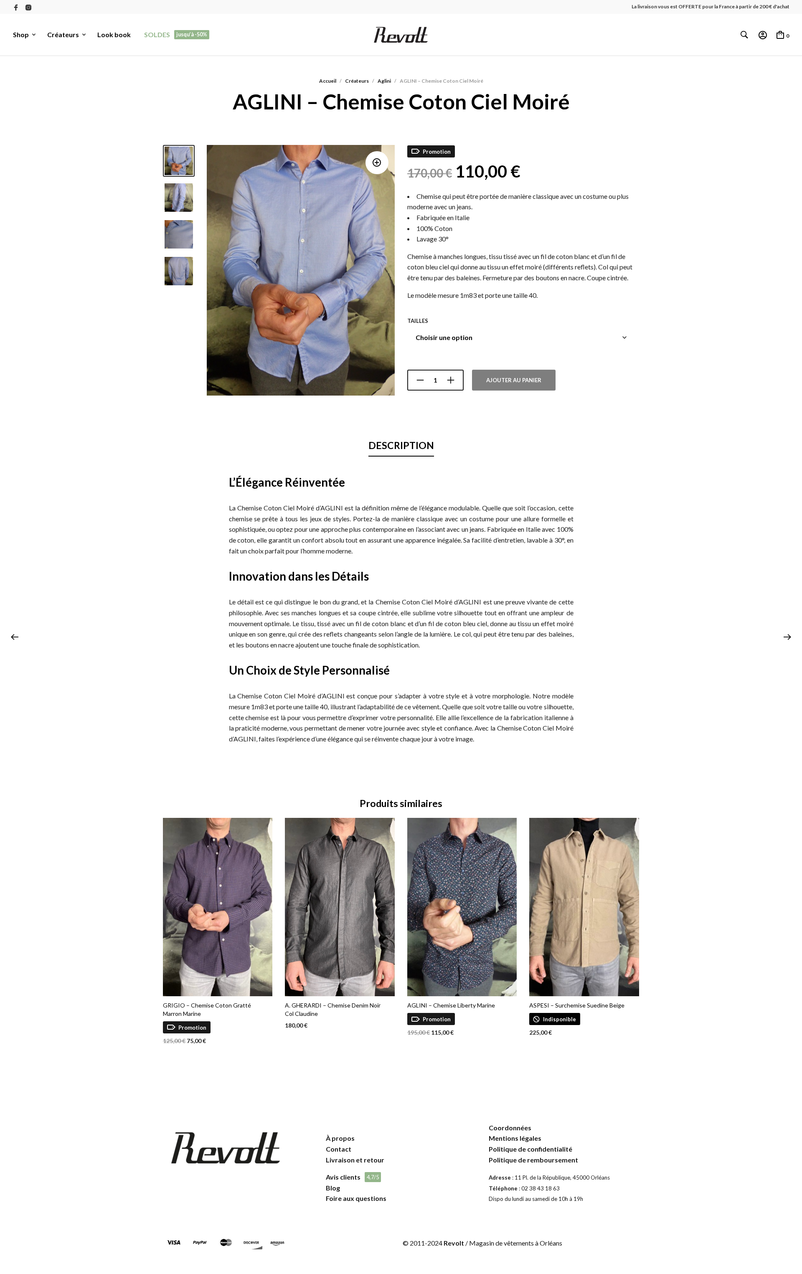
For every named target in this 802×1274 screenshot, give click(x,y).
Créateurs (63, 34)
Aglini (384, 81)
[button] (376, 162)
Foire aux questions (356, 1198)
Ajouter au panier (513, 380)
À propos (340, 1138)
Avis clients (343, 1177)
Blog (333, 1188)
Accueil (327, 81)
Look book (114, 34)
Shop (21, 34)
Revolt (454, 1243)
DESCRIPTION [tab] (401, 445)
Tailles (417, 320)
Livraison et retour (355, 1160)
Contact (338, 1149)
